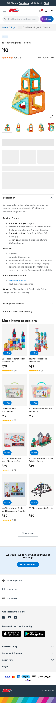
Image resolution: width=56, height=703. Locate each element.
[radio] (7, 127)
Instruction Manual (17, 280)
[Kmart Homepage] (13, 10)
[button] (4, 10)
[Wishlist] (46, 11)
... (20, 27)
